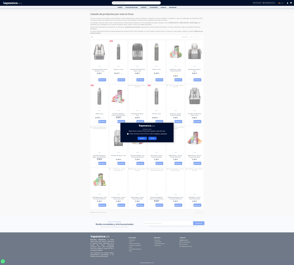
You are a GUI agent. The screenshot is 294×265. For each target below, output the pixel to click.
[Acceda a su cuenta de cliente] (288, 3)
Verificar (142, 138)
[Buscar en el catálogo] (159, 2)
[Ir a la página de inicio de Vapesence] (12, 3)
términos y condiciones (161, 133)
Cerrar (152, 138)
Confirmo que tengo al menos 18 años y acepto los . (148, 133)
